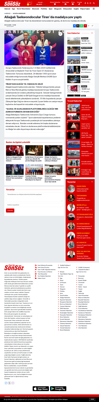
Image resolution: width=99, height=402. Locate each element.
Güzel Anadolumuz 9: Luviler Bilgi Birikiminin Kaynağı (84, 228)
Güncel (7, 9)
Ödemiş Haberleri (65, 323)
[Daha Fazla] (85, 25)
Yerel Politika (64, 295)
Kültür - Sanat (82, 287)
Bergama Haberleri (66, 302)
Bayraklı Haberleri (83, 300)
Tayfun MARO (82, 195)
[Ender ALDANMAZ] (71, 235)
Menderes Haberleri (84, 319)
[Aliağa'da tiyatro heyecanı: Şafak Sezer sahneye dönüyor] (53, 150)
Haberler (7, 13)
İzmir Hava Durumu (43, 267)
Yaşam (80, 289)
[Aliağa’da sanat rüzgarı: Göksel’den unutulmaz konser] (15, 169)
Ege (13, 9)
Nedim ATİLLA (82, 205)
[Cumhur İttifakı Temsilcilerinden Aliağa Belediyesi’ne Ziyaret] (34, 169)
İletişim (62, 272)
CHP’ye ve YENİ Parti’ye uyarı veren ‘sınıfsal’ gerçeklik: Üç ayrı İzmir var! (84, 237)
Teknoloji (81, 293)
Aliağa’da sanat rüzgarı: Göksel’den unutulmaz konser (15, 178)
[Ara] (94, 3)
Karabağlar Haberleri (66, 313)
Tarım (61, 284)
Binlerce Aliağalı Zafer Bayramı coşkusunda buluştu (14, 159)
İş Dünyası (63, 282)
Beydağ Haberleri (83, 302)
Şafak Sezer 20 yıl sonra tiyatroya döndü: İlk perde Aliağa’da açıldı (34, 159)
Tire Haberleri (82, 325)
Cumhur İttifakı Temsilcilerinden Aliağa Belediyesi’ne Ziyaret (33, 178)
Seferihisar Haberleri (84, 323)
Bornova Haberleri (65, 304)
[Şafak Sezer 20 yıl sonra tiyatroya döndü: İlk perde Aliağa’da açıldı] (34, 150)
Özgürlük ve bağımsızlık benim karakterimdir (83, 199)
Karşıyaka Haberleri (66, 315)
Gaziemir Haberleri (66, 310)
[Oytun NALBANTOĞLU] (71, 217)
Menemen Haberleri (66, 321)
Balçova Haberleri (83, 297)
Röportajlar (85, 9)
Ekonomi (35, 9)
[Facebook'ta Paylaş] (74, 25)
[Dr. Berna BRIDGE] (71, 226)
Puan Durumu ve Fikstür (45, 272)
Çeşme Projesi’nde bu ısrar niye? (84, 246)
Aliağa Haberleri (19, 13)
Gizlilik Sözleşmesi (84, 267)
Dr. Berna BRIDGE (83, 224)
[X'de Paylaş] (77, 25)
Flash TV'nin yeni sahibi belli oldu (86, 90)
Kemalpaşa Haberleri (84, 315)
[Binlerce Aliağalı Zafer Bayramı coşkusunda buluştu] (15, 150)
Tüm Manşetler (42, 274)
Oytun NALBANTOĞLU (85, 214)
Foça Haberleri (82, 308)
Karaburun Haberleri (84, 313)
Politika (44, 9)
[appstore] (41, 388)
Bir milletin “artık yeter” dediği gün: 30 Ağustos (85, 209)
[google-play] (58, 388)
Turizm (80, 284)
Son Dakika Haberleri (44, 276)
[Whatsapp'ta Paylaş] (81, 25)
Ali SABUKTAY (81, 242)
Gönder (10, 210)
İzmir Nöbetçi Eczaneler (45, 265)
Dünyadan (67, 9)
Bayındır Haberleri (65, 300)
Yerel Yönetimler (23, 9)
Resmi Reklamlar (65, 330)
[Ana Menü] (94, 9)
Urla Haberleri (82, 328)
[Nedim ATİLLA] (71, 207)
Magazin (58, 9)
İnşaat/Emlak (82, 280)
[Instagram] (13, 383)
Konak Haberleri (65, 319)
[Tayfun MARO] (71, 198)
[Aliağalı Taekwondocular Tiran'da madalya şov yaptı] (34, 47)
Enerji (61, 280)
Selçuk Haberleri (65, 325)
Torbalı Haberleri (65, 328)
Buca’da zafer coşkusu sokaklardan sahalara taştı (86, 52)
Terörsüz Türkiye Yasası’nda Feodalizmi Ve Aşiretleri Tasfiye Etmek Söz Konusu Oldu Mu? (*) (84, 257)
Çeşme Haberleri (65, 306)
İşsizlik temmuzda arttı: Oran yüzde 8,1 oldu (86, 81)
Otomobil (81, 282)
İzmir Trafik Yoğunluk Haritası (46, 269)
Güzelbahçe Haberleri (85, 310)
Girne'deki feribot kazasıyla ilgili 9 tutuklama (86, 61)
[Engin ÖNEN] (71, 188)
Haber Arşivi (41, 278)
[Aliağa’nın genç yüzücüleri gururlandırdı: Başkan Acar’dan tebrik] (53, 169)
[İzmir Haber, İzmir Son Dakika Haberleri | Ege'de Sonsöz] (12, 3)
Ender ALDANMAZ (83, 233)
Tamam (92, 399)
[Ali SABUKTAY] (71, 245)
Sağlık (76, 9)
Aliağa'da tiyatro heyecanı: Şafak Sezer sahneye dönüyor (53, 159)
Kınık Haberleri (82, 317)
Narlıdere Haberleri (84, 321)
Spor (51, 9)
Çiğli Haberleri (82, 306)
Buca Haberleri (86, 47)
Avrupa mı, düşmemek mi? (85, 218)
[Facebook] (6, 383)
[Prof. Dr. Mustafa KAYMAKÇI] (71, 254)
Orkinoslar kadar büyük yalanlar (83, 190)
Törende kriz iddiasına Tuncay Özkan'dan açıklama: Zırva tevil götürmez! (86, 71)
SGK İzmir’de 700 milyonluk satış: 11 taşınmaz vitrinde (86, 42)
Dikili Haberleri (64, 308)
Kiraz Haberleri (64, 317)
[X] (9, 383)
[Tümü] (92, 33)
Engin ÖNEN (81, 186)
